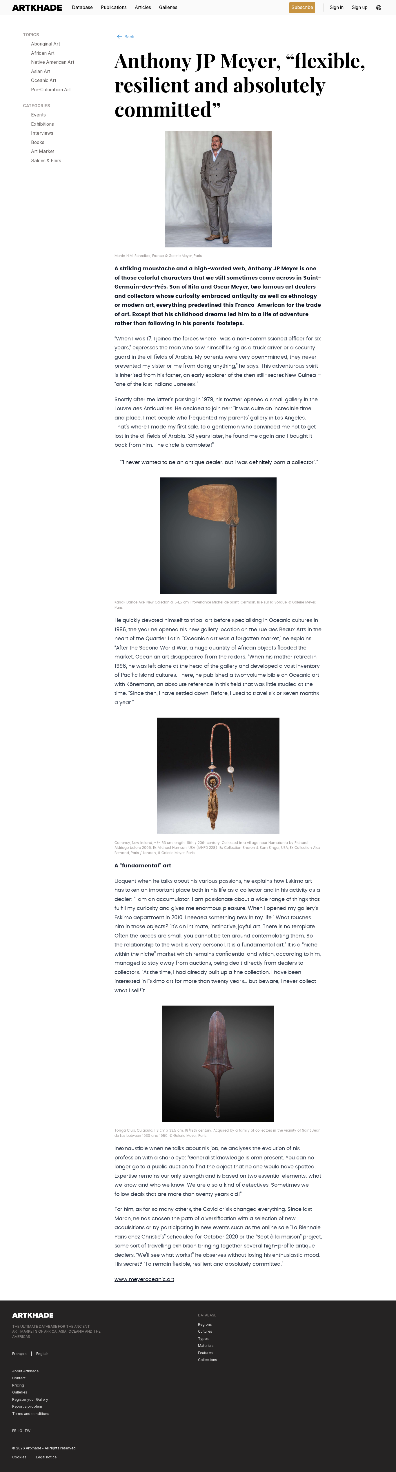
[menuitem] (39, 8)
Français (19, 1353)
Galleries (19, 1392)
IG (20, 1431)
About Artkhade (25, 1371)
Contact (19, 1378)
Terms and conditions (30, 1413)
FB (14, 1431)
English (42, 1353)
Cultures (205, 1331)
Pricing (18, 1385)
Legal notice (46, 1457)
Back (129, 36)
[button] (379, 8)
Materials (206, 1345)
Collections (207, 1360)
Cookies (19, 1457)
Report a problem (27, 1406)
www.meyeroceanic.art (144, 1279)
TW (27, 1431)
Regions (205, 1324)
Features (205, 1353)
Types (203, 1338)
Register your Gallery (30, 1399)
